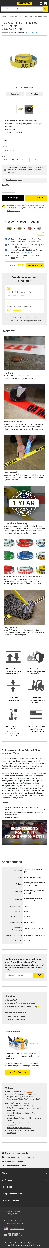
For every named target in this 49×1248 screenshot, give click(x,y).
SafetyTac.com (23, 1245)
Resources (7, 1187)
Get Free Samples (18, 1072)
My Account (7, 1180)
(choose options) (33, 241)
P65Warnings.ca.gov (13, 211)
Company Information (12, 1194)
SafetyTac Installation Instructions (22, 1003)
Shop (4, 1173)
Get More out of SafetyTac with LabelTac (23, 1099)
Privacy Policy (9, 1243)
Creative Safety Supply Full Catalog (22, 1007)
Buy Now (11, 198)
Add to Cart (38, 198)
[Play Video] (29, 109)
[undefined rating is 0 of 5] (7, 32)
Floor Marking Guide (16, 1016)
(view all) (30, 1092)
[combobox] (24, 9)
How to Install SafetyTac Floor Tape (20, 1106)
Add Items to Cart (35, 265)
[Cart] (46, 3)
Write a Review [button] (31, 32)
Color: (4, 147)
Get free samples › (14, 310)
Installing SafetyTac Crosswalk (19, 1128)
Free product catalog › (16, 295)
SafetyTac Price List (16, 1000)
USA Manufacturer (17, 1229)
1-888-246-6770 (15, 321)
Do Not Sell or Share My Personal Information (29, 1243)
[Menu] (3, 3)
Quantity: (5, 185)
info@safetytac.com (32, 321)
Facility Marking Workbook (19, 1019)
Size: (4, 157)
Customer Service (10, 1200)
